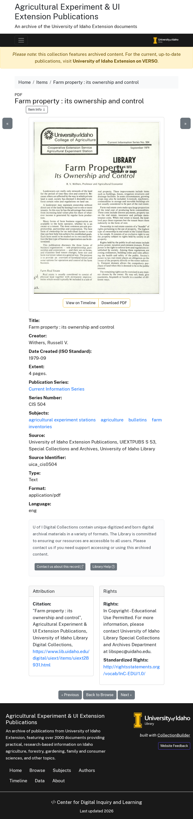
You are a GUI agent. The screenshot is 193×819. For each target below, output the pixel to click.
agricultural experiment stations (62, 419)
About (58, 780)
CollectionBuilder (173, 735)
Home (24, 82)
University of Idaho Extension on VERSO (115, 61)
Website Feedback (174, 746)
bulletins (138, 419)
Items (42, 82)
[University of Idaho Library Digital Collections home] (162, 719)
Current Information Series (56, 388)
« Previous (70, 695)
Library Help (102, 567)
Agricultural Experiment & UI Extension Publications (67, 11)
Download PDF (114, 303)
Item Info (35, 109)
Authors (87, 770)
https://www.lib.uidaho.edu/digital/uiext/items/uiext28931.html (61, 658)
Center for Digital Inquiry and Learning (99, 802)
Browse (37, 770)
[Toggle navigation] (21, 40)
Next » (126, 695)
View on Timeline (81, 303)
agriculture (112, 419)
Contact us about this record (58, 567)
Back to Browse (99, 695)
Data (40, 780)
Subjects (62, 770)
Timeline (18, 780)
